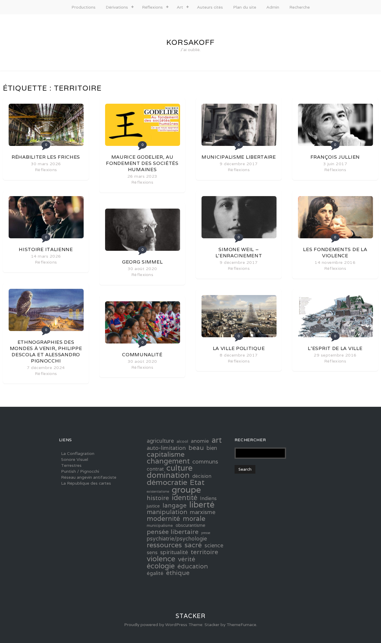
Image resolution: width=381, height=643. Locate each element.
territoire (204, 552)
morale (194, 518)
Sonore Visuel (74, 459)
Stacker (190, 616)
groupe (186, 489)
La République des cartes (86, 483)
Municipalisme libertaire (239, 157)
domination (168, 475)
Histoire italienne (46, 249)
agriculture (160, 441)
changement (168, 461)
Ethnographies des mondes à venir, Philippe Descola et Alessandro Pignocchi (46, 351)
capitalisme (166, 454)
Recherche (299, 7)
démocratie (167, 482)
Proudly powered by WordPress (155, 624)
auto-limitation (166, 448)
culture (179, 468)
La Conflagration (77, 453)
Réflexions (152, 7)
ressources (164, 545)
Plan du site (244, 7)
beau (196, 447)
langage (175, 505)
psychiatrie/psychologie (177, 539)
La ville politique (239, 348)
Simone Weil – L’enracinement (239, 252)
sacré (193, 545)
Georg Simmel (142, 262)
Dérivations (117, 7)
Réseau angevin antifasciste (88, 477)
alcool (182, 441)
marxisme (203, 512)
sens (152, 552)
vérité (186, 559)
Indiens (208, 499)
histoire (158, 498)
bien (212, 448)
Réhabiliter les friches (46, 157)
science (213, 546)
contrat (155, 469)
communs (205, 461)
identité (184, 497)
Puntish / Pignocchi (80, 471)
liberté (202, 505)
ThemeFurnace (241, 624)
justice (153, 506)
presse (205, 533)
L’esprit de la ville (335, 348)
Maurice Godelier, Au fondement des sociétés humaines (142, 163)
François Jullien (335, 157)
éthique (178, 573)
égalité (155, 573)
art (217, 440)
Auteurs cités (210, 7)
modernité (163, 518)
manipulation (167, 512)
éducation (192, 566)
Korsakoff (190, 42)
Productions (83, 7)
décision (201, 476)
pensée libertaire (173, 532)
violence (161, 559)
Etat (197, 482)
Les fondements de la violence (335, 252)
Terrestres (71, 465)
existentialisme (158, 491)
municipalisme (160, 525)
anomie (200, 441)
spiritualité (174, 552)
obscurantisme (190, 525)
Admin (272, 7)
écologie (161, 566)
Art (180, 7)
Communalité (142, 355)
